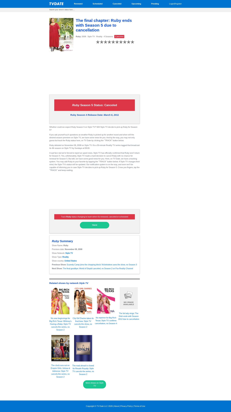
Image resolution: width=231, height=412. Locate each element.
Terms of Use (139, 406)
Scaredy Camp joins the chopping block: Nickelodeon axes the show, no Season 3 (102, 265)
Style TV (69, 253)
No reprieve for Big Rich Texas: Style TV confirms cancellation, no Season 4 (106, 320)
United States (70, 261)
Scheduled (98, 4)
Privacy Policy (126, 406)
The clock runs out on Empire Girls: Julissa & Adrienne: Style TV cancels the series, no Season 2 (60, 371)
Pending (155, 4)
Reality (65, 257)
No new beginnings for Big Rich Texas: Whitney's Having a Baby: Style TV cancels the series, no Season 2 (60, 324)
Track (94, 225)
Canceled (117, 4)
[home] (56, 4)
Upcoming (136, 4)
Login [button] (171, 4)
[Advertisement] (94, 76)
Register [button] (178, 4)
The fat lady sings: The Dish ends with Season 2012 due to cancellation (128, 316)
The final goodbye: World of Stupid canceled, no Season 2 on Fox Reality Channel (98, 268)
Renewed (78, 4)
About (116, 406)
